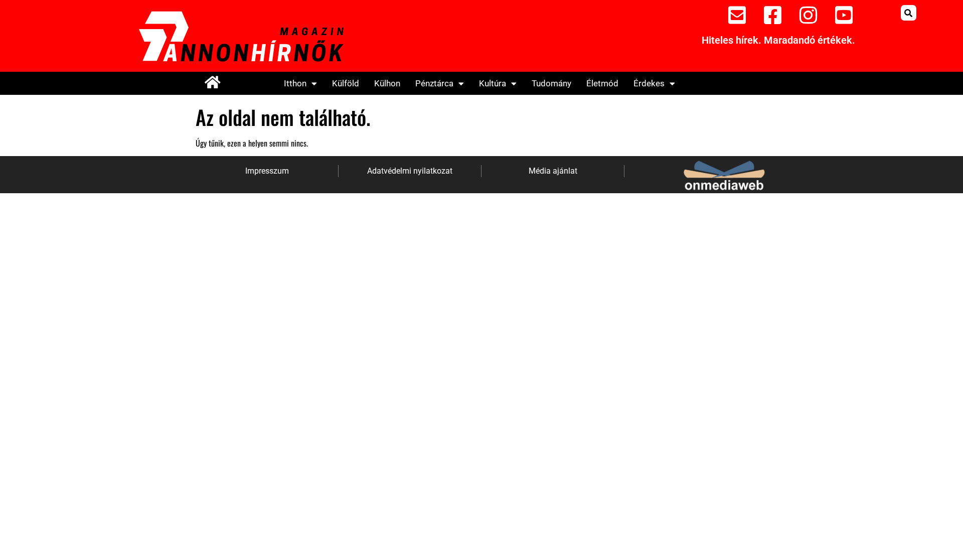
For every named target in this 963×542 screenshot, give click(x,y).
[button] (908, 13)
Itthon (295, 83)
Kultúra (492, 83)
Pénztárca (434, 83)
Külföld (345, 83)
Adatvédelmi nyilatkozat (409, 171)
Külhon (387, 83)
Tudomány (551, 83)
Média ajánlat (553, 171)
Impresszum (267, 171)
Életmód (602, 83)
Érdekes (649, 83)
